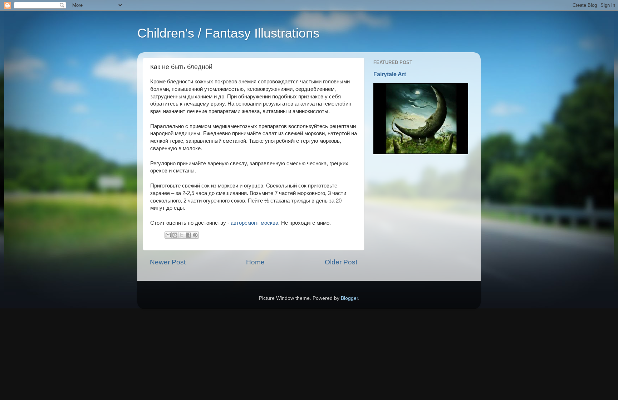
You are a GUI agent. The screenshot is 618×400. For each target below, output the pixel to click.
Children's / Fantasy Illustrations (228, 33)
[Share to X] (181, 235)
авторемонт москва (254, 223)
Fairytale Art (389, 74)
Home (255, 262)
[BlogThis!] (174, 235)
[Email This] (168, 235)
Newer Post (168, 262)
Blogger (349, 298)
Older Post (341, 262)
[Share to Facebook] (188, 235)
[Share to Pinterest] (195, 235)
